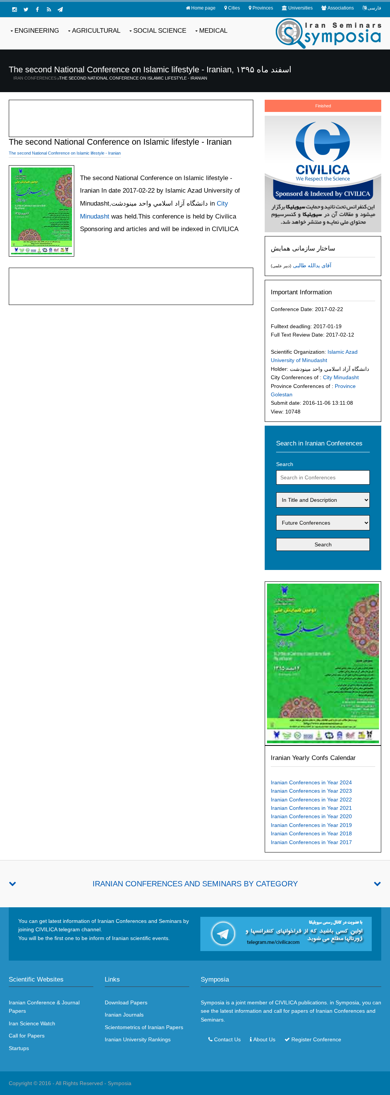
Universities (300, 8)
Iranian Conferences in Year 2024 (311, 782)
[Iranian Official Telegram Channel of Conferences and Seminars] (286, 934)
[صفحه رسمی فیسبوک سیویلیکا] (37, 9)
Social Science (159, 30)
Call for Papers (27, 1036)
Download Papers (126, 1002)
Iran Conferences (34, 78)
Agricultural (96, 30)
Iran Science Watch (32, 1023)
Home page (203, 8)
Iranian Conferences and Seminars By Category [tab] (195, 884)
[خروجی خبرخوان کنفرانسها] (48, 9)
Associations (341, 8)
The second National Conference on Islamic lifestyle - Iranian (133, 78)
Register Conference (316, 1039)
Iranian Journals (124, 1015)
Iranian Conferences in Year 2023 (311, 791)
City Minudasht (341, 377)
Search (284, 464)
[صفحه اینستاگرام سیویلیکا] (14, 9)
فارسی (374, 8)
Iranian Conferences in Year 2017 (311, 842)
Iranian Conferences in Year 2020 (311, 816)
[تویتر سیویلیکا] (26, 9)
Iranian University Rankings (138, 1039)
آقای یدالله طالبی (312, 265)
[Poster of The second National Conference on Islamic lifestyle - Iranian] (323, 663)
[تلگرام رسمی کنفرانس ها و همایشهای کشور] (60, 9)
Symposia (119, 1083)
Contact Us (227, 1039)
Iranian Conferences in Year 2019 (311, 825)
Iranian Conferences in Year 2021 (311, 808)
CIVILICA (286, 1002)
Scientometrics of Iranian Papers (144, 1027)
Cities (234, 8)
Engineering (36, 30)
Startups (19, 1048)
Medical (213, 30)
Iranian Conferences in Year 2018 (311, 833)
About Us (264, 1039)
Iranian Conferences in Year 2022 (311, 800)
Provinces (263, 8)
